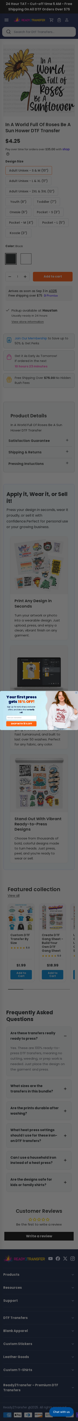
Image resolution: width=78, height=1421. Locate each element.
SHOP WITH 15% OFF (21, 723)
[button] (61, 1412)
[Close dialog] (76, 693)
